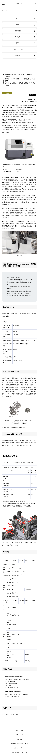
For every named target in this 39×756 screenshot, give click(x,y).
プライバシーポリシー (19, 748)
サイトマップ (19, 730)
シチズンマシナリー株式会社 (10, 714)
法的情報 (19, 739)
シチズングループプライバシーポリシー (19, 743)
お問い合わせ (19, 735)
